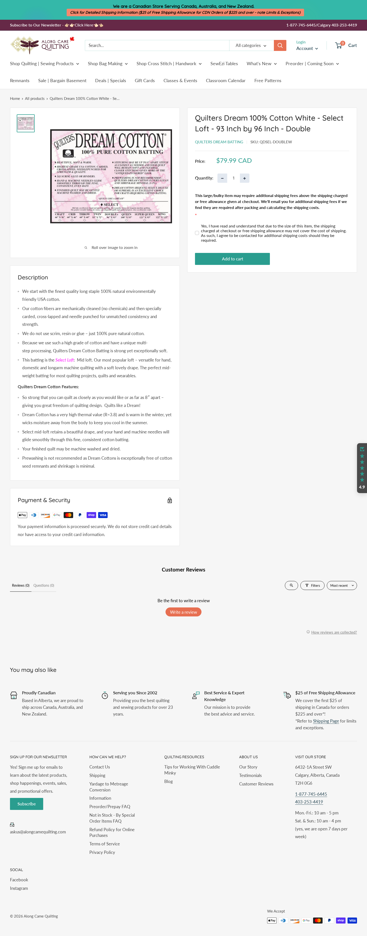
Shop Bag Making (105, 63)
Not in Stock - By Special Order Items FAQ (112, 818)
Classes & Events (180, 80)
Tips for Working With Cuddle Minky (192, 769)
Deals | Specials (110, 80)
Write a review (183, 612)
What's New (259, 63)
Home (15, 98)
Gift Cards (145, 80)
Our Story (248, 766)
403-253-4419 (309, 801)
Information (100, 798)
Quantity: (204, 178)
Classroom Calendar (226, 80)
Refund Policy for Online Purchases (112, 832)
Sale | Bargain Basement (62, 80)
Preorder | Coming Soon (310, 63)
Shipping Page (326, 721)
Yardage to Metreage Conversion (108, 786)
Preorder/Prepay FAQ (109, 806)
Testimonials (250, 775)
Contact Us (99, 766)
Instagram (19, 888)
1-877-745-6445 (311, 794)
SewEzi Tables (224, 63)
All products (35, 98)
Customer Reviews (256, 783)
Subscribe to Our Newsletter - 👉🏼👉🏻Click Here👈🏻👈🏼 (56, 24)
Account (305, 48)
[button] (362, 468)
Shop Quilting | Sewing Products (42, 63)
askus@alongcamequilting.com (38, 831)
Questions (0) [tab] (43, 585)
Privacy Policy (102, 852)
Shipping (97, 775)
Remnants (19, 80)
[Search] (280, 45)
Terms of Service (104, 843)
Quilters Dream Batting (219, 142)
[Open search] (291, 585)
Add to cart (232, 259)
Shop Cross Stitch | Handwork (166, 63)
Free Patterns (267, 80)
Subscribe (26, 803)
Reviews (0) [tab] (20, 585)
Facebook (19, 879)
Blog (168, 781)
